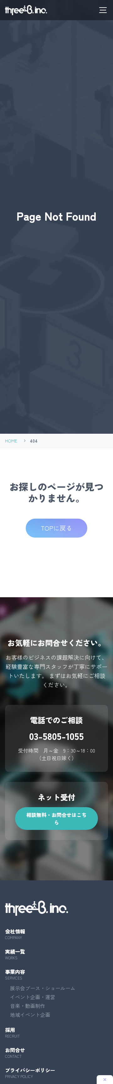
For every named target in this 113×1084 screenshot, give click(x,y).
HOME (11, 441)
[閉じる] (105, 1079)
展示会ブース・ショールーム (42, 988)
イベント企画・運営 (32, 997)
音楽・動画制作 (27, 1006)
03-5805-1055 (56, 736)
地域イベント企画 (30, 1014)
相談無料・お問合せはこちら (56, 818)
